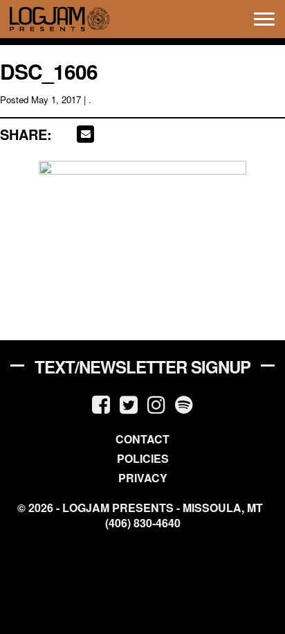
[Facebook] (101, 404)
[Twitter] (128, 404)
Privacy (142, 478)
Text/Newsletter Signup (142, 366)
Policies (143, 458)
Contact (142, 439)
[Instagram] (156, 404)
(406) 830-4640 (143, 523)
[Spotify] (184, 404)
